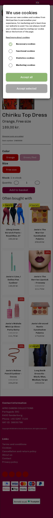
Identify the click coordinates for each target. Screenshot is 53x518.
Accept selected (26, 88)
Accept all (26, 77)
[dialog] (26, 259)
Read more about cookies (18, 37)
